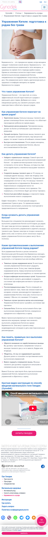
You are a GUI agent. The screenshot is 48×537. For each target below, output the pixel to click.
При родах (7, 481)
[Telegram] (21, 517)
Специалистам (9, 484)
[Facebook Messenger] (28, 517)
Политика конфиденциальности (15, 510)
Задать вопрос (8, 506)
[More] (34, 517)
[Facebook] (3, 517)
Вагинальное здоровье (11, 488)
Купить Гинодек (24, 433)
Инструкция (7, 500)
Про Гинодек (7, 476)
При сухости (8, 479)
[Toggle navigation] (44, 7)
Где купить (41, 521)
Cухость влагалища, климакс (14, 493)
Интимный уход (9, 491)
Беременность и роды (12, 495)
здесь (19, 530)
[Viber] (9, 517)
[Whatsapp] (15, 517)
